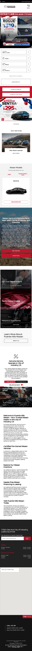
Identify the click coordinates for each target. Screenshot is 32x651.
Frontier (23, 438)
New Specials (16, 251)
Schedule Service (16, 286)
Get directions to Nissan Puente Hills (12, 535)
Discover (16, 324)
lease (12, 507)
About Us (16, 340)
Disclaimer (16, 124)
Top (25, 616)
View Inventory (16, 153)
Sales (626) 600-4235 (15, 628)
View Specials (10, 381)
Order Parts (16, 255)
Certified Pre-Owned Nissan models (16, 432)
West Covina (17, 427)
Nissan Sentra (13, 474)
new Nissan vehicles (16, 431)
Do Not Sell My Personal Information (16, 645)
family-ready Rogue (15, 437)
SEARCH (16, 82)
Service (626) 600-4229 (15, 630)
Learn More (23, 404)
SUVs (16, 508)
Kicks (10, 438)
